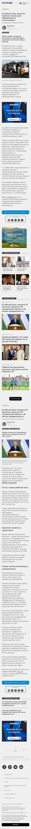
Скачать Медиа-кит (10, 794)
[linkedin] (21, 767)
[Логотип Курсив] (7, 3)
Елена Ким (10, 26)
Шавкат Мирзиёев (14, 428)
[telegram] (15, 767)
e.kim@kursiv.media (12, 29)
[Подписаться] (28, 759)
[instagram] (10, 767)
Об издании (8, 774)
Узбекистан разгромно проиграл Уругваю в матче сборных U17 (15, 369)
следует (12, 54)
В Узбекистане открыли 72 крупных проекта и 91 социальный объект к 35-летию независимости (15, 308)
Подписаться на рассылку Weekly (13, 757)
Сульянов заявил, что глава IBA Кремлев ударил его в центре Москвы (15, 339)
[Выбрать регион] (20, 3)
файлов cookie (15, 820)
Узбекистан (6, 32)
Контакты (7, 790)
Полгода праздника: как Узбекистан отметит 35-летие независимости (13, 712)
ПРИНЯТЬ (15, 824)
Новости (5, 9)
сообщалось (12, 197)
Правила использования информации (16, 778)
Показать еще (15, 398)
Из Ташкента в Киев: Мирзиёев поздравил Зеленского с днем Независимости (14, 703)
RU (24, 3)
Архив (6, 782)
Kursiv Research (9, 797)
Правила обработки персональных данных (15, 786)
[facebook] (4, 767)
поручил (20, 672)
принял (5, 481)
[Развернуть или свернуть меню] (28, 3)
